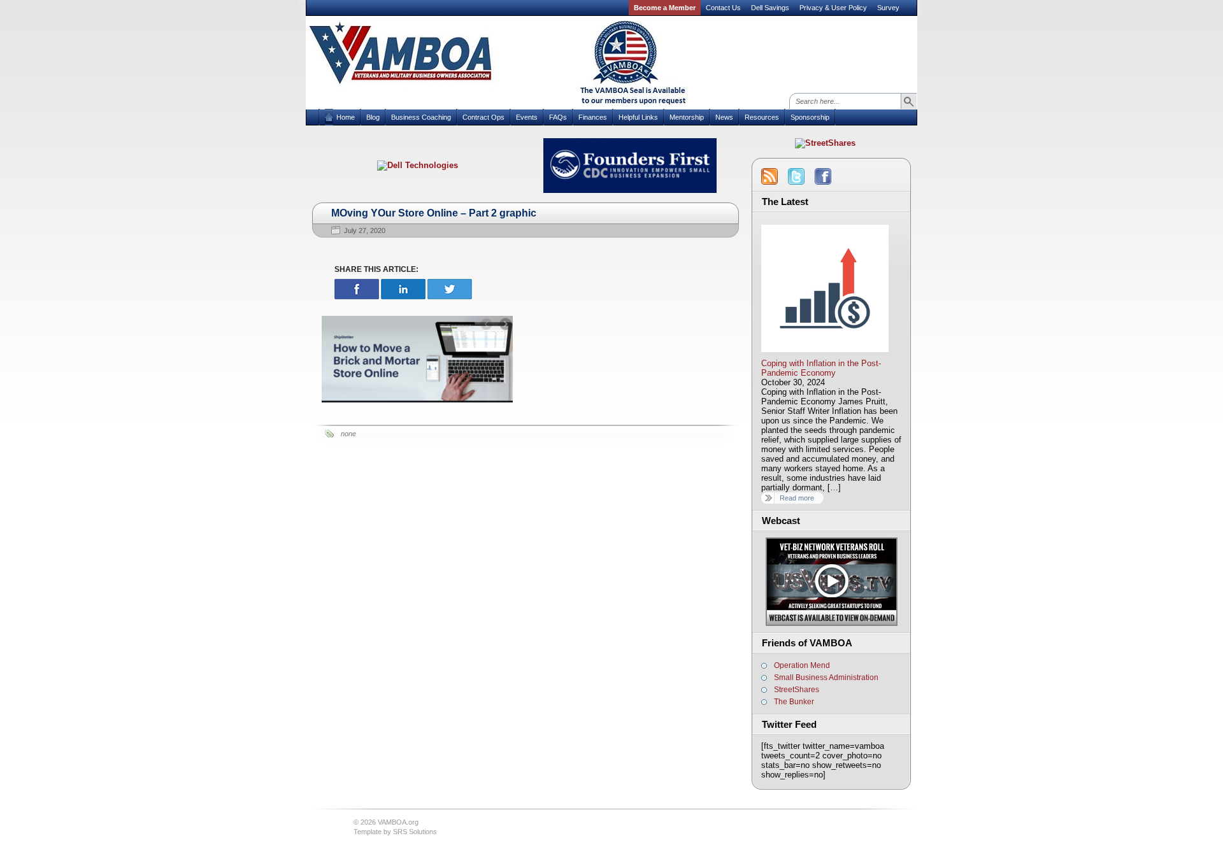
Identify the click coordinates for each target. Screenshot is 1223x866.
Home (345, 117)
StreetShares (796, 689)
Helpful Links (638, 117)
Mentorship (686, 117)
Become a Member (665, 7)
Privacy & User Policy (833, 7)
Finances (592, 117)
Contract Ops (483, 117)
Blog (373, 117)
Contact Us (723, 7)
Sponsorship (809, 117)
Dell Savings (770, 7)
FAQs (558, 117)
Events (527, 117)
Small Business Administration (826, 677)
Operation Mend (802, 665)
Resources (762, 117)
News (724, 117)
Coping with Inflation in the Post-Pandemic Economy (821, 368)
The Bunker (794, 701)
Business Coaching (421, 117)
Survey (888, 7)
